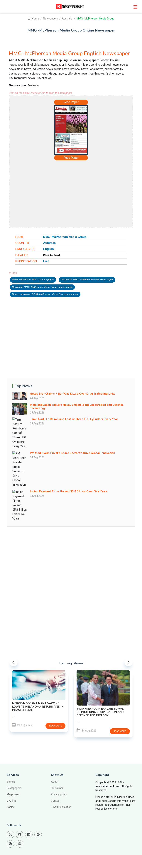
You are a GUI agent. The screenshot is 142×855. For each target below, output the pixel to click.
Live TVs (11, 800)
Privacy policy (59, 794)
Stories (11, 781)
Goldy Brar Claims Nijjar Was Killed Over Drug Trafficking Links (72, 394)
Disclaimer (57, 788)
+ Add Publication (61, 807)
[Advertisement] (71, 194)
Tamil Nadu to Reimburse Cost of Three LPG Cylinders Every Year (74, 419)
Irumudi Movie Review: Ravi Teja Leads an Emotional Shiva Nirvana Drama (109, 685)
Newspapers (50, 18)
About (54, 781)
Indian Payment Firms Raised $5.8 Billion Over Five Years (68, 491)
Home (35, 18)
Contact (55, 800)
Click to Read (51, 255)
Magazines (13, 794)
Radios (11, 807)
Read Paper (71, 102)
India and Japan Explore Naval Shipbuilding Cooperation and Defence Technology (77, 406)
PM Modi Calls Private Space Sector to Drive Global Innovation (72, 453)
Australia (67, 18)
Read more (63, 731)
